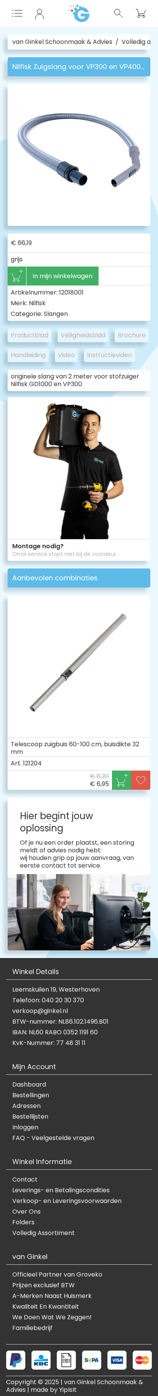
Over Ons (26, 1212)
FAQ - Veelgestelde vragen (53, 1138)
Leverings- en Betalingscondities (61, 1190)
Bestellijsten (30, 1117)
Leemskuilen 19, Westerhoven (56, 989)
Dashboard (29, 1084)
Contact (25, 1179)
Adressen (26, 1106)
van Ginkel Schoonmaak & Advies (62, 42)
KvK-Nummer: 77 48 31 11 (49, 1043)
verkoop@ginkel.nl (40, 1011)
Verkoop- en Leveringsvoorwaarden (67, 1201)
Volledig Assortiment (43, 1233)
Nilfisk (37, 303)
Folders (23, 1222)
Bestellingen (30, 1095)
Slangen (56, 313)
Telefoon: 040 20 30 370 (48, 1000)
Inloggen (25, 1127)
